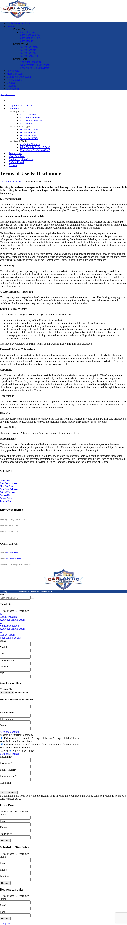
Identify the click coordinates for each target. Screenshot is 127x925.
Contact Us (5, 495)
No (14, 750)
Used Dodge (26, 40)
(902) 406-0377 (7, 94)
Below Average (53, 738)
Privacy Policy (6, 498)
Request (5, 840)
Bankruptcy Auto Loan (19, 76)
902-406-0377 (12, 553)
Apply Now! (5, 480)
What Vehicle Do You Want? (35, 64)
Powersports (13, 70)
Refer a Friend (14, 79)
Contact (11, 82)
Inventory (12, 26)
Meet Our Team (15, 73)
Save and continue (9, 731)
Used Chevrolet (28, 32)
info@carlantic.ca (13, 559)
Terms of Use (5, 501)
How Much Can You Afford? (35, 67)
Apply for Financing (30, 61)
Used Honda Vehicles (31, 37)
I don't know (72, 738)
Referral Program (7, 492)
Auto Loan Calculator (9, 489)
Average (36, 738)
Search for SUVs (29, 55)
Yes (5, 750)
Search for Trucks (29, 46)
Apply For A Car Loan (18, 23)
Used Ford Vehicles (30, 35)
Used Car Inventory (8, 483)
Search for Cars (28, 49)
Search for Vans (28, 52)
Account (11, 85)
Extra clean (10, 738)
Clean (23, 738)
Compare (5, 923)
